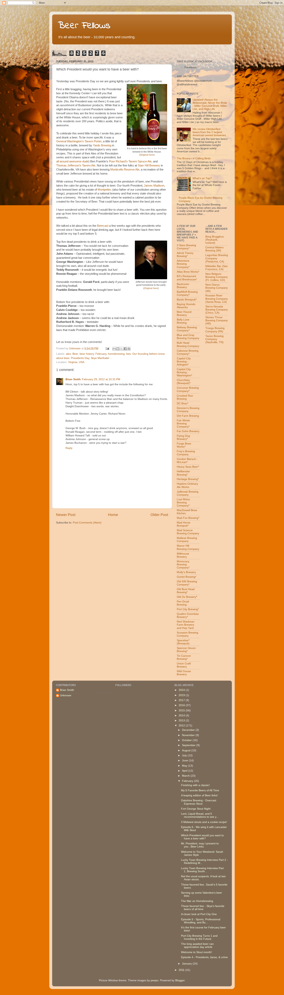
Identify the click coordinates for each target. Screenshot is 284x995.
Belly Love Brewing (183, 321)
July (185, 755)
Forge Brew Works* (184, 445)
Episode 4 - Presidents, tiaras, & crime (204, 957)
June (185, 760)
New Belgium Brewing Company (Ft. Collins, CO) (216, 277)
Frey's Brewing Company (186, 453)
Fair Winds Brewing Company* (183, 423)
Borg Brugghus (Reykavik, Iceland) (214, 239)
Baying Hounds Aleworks (186, 306)
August (186, 750)
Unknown (65, 695)
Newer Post (65, 515)
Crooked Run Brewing (185, 397)
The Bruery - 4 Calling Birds (194, 158)
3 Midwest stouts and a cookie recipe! (204, 822)
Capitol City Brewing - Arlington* (184, 361)
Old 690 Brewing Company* (187, 583)
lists (128, 353)
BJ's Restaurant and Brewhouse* (187, 278)
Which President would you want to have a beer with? (202, 837)
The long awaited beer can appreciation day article (197, 945)
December (189, 730)
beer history (87, 353)
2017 (182, 700)
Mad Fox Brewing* (188, 518)
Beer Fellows (84, 26)
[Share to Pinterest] (129, 349)
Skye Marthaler (100, 358)
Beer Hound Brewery (184, 313)
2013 (182, 720)
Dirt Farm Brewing (188, 415)
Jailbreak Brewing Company (187, 493)
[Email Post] (107, 348)
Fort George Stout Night (195, 808)
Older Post (159, 515)
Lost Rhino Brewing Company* (183, 502)
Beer (75, 353)
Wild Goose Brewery (184, 673)
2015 (182, 710)
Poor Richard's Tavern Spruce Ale (130, 161)
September (189, 745)
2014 (182, 715)
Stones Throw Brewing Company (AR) (216, 320)
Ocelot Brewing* (186, 576)
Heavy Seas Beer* (188, 466)
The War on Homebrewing (197, 901)
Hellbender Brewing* (183, 473)
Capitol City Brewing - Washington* (184, 372)
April (185, 770)
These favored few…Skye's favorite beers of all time (202, 908)
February (100, 353)
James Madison (154, 185)
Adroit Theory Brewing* (185, 255)
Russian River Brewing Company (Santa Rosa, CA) (216, 298)
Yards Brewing (102, 145)
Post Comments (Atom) (87, 522)
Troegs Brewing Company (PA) (214, 330)
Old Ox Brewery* (187, 596)
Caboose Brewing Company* (187, 352)
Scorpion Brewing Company (187, 634)
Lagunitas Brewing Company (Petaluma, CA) (216, 258)
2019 (182, 695)
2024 (182, 690)
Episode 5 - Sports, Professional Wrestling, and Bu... (200, 921)
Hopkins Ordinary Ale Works (187, 485)
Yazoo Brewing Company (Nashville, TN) (214, 339)
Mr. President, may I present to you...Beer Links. (200, 845)
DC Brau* (182, 403)
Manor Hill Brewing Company (188, 547)
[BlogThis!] (118, 349)
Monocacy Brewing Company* (183, 564)
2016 (182, 705)
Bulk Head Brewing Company (188, 344)
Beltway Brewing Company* (187, 329)
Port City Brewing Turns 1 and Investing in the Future (199, 937)
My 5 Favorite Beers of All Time (200, 790)
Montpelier (104, 189)
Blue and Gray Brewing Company (188, 337)
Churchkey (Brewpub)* (183, 382)
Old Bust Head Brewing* (186, 591)
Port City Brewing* (188, 609)
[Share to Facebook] (125, 349)
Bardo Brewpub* (187, 299)
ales (68, 353)
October (187, 740)
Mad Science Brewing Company (188, 532)
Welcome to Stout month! (196, 952)
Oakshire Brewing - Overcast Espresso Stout (198, 802)
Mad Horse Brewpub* (183, 524)
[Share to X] (121, 349)
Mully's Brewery (186, 572)
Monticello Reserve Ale (124, 169)
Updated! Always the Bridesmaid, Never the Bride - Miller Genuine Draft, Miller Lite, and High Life (210, 104)
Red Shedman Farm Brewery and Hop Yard (185, 624)
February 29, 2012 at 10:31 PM (101, 379)
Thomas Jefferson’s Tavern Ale (75, 165)
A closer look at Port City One (199, 914)
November (189, 735)
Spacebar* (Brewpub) (183, 642)
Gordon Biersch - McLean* (187, 461)
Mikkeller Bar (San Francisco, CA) (216, 268)
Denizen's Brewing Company (188, 410)
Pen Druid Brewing (183, 603)
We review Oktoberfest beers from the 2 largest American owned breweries (209, 132)
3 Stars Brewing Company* (186, 247)
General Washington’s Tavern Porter (78, 141)
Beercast (102, 225)
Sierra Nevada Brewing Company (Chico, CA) (216, 309)
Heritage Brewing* (188, 479)
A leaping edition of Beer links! (199, 795)
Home (113, 515)
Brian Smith (73, 379)
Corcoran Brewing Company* (188, 389)
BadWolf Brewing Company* (187, 293)
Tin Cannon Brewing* (184, 657)
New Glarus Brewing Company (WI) (216, 287)
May (185, 765)
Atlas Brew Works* (188, 271)
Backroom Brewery (183, 286)
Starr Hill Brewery (149, 165)
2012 (182, 725)
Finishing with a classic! (195, 785)
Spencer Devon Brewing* (186, 650)
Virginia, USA (76, 362)
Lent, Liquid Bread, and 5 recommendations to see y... (200, 815)
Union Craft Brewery (184, 665)
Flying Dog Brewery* (183, 437)
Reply (68, 448)
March (186, 775)
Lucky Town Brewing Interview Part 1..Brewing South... (202, 870)
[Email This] (114, 349)
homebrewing (116, 353)
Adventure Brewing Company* (183, 263)
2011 (182, 970)
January (187, 963)
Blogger (180, 980)
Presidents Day (80, 358)
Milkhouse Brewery (183, 555)
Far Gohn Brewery (188, 431)
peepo (154, 980)
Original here (147, 155)
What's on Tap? (202, 178)
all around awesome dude (72, 161)
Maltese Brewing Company (187, 540)
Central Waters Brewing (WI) (214, 249)
